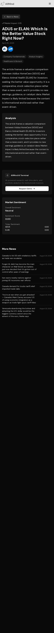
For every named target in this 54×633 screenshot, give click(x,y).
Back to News (12, 17)
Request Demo (25, 188)
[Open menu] (50, 4)
